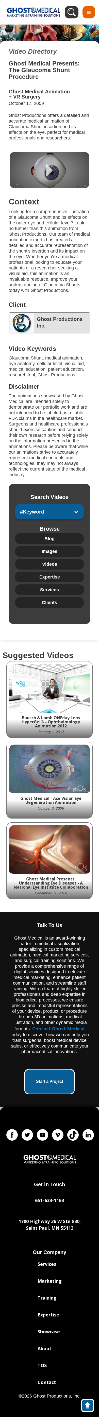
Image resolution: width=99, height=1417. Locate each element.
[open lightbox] (49, 170)
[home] (32, 12)
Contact (47, 1382)
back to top (90, 1406)
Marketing (50, 1281)
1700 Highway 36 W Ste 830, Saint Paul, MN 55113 (50, 1224)
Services (47, 1264)
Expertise (48, 1315)
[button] (89, 12)
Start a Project (49, 1081)
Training (47, 1298)
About (45, 1348)
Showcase (49, 1331)
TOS (42, 1365)
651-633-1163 (49, 1200)
